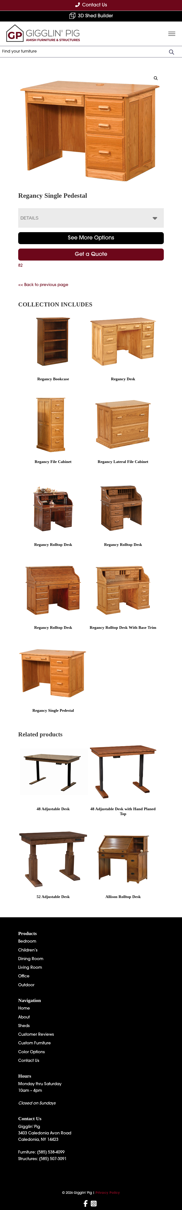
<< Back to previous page (43, 285)
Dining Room (30, 959)
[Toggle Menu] (171, 33)
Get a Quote (91, 254)
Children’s (28, 951)
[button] (156, 78)
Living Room (30, 968)
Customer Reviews (36, 1035)
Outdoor (26, 985)
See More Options (91, 238)
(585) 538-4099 (51, 1153)
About (24, 1018)
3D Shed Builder (95, 16)
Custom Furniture (34, 1043)
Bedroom (27, 942)
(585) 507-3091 (53, 1159)
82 (20, 266)
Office (24, 977)
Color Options (31, 1052)
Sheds (24, 1026)
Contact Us (28, 1061)
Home (24, 1009)
